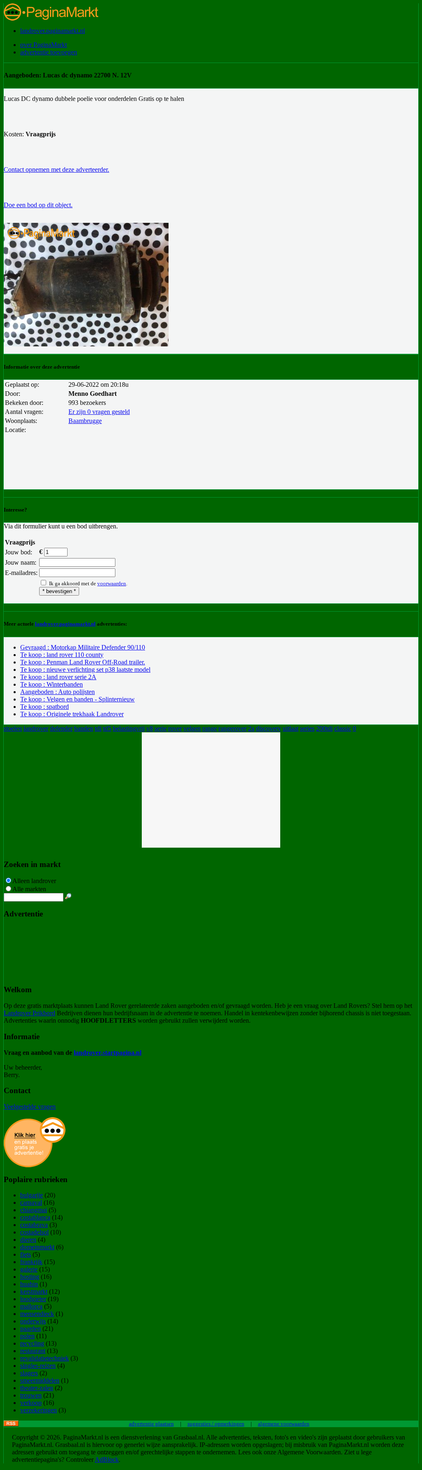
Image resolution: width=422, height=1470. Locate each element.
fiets (25, 1254)
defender (61, 728)
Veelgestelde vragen (30, 1106)
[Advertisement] (211, 790)
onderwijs (33, 1321)
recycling (32, 1343)
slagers (29, 1373)
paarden (30, 1328)
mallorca (31, 1306)
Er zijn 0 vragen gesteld (99, 411)
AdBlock (107, 1459)
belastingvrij (129, 728)
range (209, 728)
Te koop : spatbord (44, 706)
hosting (29, 1276)
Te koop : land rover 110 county (61, 654)
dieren (28, 1239)
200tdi (324, 728)
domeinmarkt (37, 1246)
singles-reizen (38, 1365)
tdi (98, 728)
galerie (29, 1269)
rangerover (232, 728)
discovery (268, 728)
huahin (29, 1284)
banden (83, 728)
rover (175, 728)
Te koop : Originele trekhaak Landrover (72, 713)
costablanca (35, 1217)
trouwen (31, 1395)
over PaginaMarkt (43, 44)
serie (160, 728)
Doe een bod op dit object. (38, 204)
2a (251, 728)
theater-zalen (36, 1387)
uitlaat (290, 728)
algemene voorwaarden (283, 1424)
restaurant (32, 1350)
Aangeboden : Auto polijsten (57, 691)
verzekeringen (38, 1410)
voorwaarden (111, 583)
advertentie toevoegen (48, 52)
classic (342, 728)
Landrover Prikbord (29, 1013)
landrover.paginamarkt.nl (52, 30)
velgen (192, 728)
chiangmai (33, 1209)
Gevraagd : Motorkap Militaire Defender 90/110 (82, 647)
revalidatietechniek (44, 1358)
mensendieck (37, 1313)
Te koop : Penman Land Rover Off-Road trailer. (82, 662)
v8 (149, 728)
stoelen (13, 728)
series (307, 728)
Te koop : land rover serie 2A (58, 676)
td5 (107, 728)
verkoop (31, 1402)
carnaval (31, 1202)
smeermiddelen (39, 1380)
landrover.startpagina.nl (107, 1052)
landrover (35, 728)
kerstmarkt (33, 1291)
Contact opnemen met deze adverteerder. (56, 169)
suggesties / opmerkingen (216, 1424)
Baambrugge (85, 420)
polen (27, 1335)
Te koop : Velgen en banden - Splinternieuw (77, 699)
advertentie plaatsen (151, 1424)
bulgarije (31, 1195)
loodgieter (33, 1298)
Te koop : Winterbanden (51, 684)
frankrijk (31, 1261)
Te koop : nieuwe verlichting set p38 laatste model (85, 669)
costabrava (34, 1224)
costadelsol (34, 1232)
